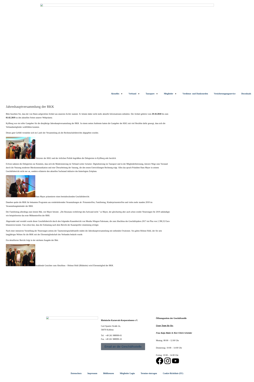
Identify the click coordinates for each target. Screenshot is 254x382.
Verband (132, 94)
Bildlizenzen (108, 373)
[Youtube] (175, 361)
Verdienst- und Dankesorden (195, 94)
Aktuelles (115, 94)
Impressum (92, 373)
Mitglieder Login (127, 373)
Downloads (246, 94)
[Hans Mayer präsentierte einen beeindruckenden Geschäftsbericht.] (20, 196)
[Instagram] (167, 361)
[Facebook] (159, 361)
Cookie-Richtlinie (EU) (173, 373)
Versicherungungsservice (224, 94)
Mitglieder (168, 94)
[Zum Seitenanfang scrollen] (1, 380)
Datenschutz (76, 373)
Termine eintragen (149, 373)
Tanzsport (150, 94)
